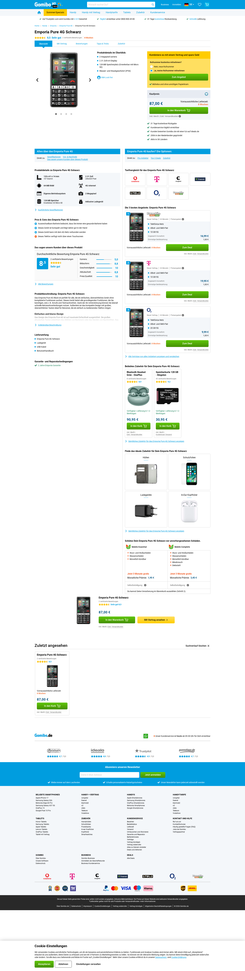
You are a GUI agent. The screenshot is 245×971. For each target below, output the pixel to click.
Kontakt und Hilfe (182, 818)
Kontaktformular (179, 824)
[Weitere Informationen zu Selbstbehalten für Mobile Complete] (188, 585)
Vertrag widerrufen (134, 845)
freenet (84, 800)
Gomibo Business (88, 858)
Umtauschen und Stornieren (137, 832)
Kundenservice (157, 12)
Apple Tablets (41, 827)
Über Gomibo (41, 858)
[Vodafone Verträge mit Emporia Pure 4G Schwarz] (135, 179)
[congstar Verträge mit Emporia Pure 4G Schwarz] (178, 179)
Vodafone (85, 813)
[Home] (39, 12)
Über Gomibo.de (63, 906)
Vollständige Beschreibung (49, 325)
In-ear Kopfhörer (87, 829)
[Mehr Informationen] (180, 116)
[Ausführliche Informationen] (183, 219)
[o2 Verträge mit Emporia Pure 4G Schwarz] (157, 193)
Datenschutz (40, 863)
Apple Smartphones (134, 798)
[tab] (56, 114)
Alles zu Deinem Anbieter (136, 847)
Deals (130, 855)
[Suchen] (153, 4)
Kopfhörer (85, 832)
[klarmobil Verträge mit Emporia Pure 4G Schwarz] (178, 193)
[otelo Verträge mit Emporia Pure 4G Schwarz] (135, 193)
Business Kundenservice (90, 863)
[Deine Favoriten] (199, 4)
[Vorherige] (37, 80)
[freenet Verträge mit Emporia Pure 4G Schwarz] (200, 179)
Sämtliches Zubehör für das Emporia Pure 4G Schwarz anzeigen (156, 441)
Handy (73, 12)
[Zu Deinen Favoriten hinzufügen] (206, 94)
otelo (83, 808)
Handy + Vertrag (90, 794)
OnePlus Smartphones (135, 803)
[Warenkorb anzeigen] (207, 4)
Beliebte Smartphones (48, 794)
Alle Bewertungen (45, 284)
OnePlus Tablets (42, 832)
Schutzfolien (86, 824)
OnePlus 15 (40, 808)
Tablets (127, 12)
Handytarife (112, 12)
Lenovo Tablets (41, 829)
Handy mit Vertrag (91, 12)
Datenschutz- (161, 957)
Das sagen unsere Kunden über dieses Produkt (67, 159)
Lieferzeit (130, 827)
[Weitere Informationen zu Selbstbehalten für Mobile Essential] (145, 585)
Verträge (130, 840)
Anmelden (176, 4)
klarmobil (85, 803)
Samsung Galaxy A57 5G (45, 806)
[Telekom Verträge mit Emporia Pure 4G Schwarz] (157, 179)
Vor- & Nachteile (70, 157)
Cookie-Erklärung (178, 957)
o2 (82, 806)
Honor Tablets (41, 822)
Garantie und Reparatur (136, 834)
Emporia (53, 26)
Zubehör (140, 12)
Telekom (84, 811)
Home (37, 26)
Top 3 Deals (156, 158)
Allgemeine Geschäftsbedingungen (158, 906)
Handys (131, 794)
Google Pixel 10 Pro (43, 811)
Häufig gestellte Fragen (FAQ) (184, 827)
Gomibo (40, 855)
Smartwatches (86, 834)
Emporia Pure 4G (65, 26)
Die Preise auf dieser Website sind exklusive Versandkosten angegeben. (161, 899)
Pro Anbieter (143, 158)
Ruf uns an (177, 822)
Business (86, 855)
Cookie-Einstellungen (102, 906)
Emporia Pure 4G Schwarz (85, 26)
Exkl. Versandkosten (201, 254)
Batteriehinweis (133, 837)
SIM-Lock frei (107, 77)
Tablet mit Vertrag (42, 834)
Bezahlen (130, 822)
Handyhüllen (86, 822)
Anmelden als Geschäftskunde (93, 861)
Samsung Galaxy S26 (44, 800)
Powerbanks (86, 827)
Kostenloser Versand (164, 435)
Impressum (87, 906)
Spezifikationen (54, 157)
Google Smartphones (135, 808)
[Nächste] (90, 80)
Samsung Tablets (42, 824)
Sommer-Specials (55, 12)
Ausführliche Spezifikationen (50, 210)
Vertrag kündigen (133, 842)
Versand (130, 829)
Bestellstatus (132, 824)
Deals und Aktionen (134, 850)
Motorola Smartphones (136, 806)
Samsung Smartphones (136, 800)
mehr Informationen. (148, 901)
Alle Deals (131, 858)
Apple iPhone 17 (42, 798)
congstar (84, 798)
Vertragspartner (179, 832)
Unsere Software (42, 861)
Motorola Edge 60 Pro (44, 803)
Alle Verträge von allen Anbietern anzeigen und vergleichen (153, 356)
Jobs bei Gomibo (179, 829)
